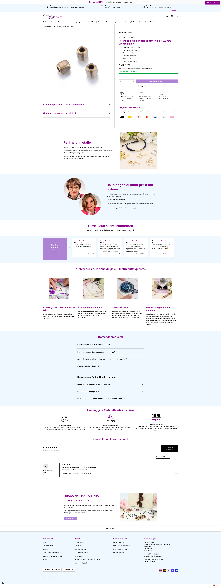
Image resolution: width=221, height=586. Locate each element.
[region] (123, 247)
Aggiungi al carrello (157, 81)
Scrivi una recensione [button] (169, 449)
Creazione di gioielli (81, 563)
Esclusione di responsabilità (122, 545)
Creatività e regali (111, 22)
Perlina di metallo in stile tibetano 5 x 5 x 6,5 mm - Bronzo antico (63, 26)
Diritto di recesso (118, 552)
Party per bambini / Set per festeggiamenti (87, 559)
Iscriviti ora (70, 518)
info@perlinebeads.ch (165, 7)
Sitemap (45, 559)
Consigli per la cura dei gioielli (52, 556)
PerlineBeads (122, 37)
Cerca (45, 542)
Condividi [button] (88, 473)
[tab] (163, 457)
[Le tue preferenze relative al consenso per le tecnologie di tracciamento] (2, 583)
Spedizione (131, 68)
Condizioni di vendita (119, 542)
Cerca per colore (48, 545)
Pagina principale (47, 26)
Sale (146, 22)
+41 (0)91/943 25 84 (152, 7)
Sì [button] (80, 473)
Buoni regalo (79, 556)
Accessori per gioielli (76, 22)
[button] (177, 16)
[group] (52, 447)
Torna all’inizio (110, 528)
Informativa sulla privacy (120, 549)
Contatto (45, 549)
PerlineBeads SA (51, 578)
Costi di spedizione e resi (51, 552)
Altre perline (61, 22)
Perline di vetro (48, 22)
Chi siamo (153, 22)
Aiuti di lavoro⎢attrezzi (94, 22)
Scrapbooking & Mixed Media (131, 22)
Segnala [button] (84, 473)
